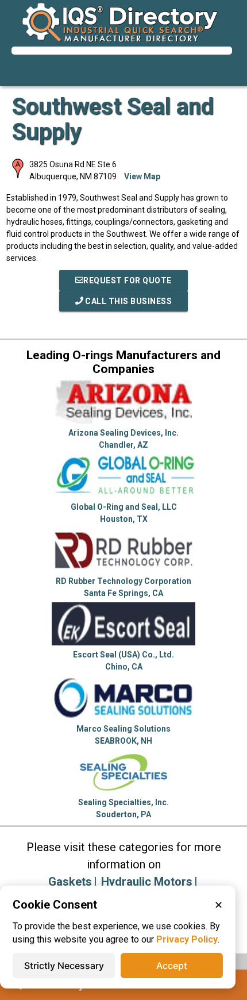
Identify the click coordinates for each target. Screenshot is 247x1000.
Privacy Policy (187, 939)
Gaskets (70, 882)
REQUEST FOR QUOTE (127, 280)
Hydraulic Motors (146, 882)
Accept (171, 965)
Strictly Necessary (64, 965)
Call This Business (127, 301)
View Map (142, 176)
